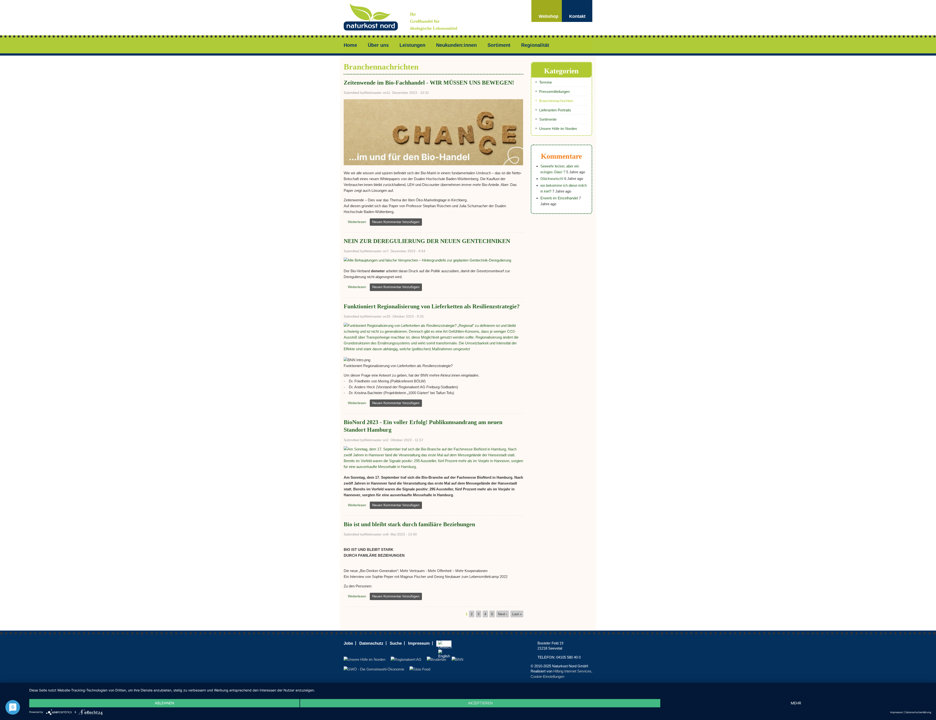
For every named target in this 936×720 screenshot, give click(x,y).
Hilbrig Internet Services (572, 671)
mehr (796, 703)
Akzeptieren (480, 703)
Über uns (378, 45)
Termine (545, 82)
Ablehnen (164, 703)
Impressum (419, 643)
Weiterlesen (358, 223)
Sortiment (499, 45)
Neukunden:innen (456, 45)
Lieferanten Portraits (555, 110)
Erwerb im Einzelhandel (559, 198)
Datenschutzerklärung (918, 712)
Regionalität (535, 45)
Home (350, 45)
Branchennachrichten (556, 101)
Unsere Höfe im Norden (558, 128)
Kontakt (577, 16)
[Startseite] (377, 18)
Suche (396, 643)
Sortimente (547, 119)
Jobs (348, 643)
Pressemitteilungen (554, 91)
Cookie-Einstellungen (547, 676)
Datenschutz (371, 643)
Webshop (548, 16)
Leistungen (412, 45)
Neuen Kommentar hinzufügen (395, 222)
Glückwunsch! (551, 178)
